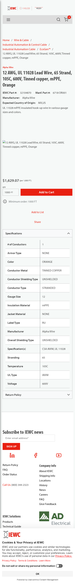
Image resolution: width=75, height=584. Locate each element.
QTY (4, 187)
